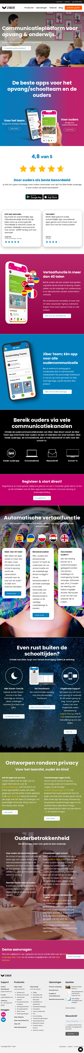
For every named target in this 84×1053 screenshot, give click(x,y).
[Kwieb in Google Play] (34, 197)
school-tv (41, 440)
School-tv (73, 460)
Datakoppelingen (22, 1014)
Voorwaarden (78, 1047)
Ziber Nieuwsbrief (20, 1027)
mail (62, 717)
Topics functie (56, 900)
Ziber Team (17, 957)
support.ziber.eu (67, 714)
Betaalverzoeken (38, 1023)
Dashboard (20, 992)
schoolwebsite (32, 437)
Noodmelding (37, 1016)
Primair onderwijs (55, 987)
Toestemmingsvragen (40, 1018)
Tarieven (53, 7)
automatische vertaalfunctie (56, 922)
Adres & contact (38, 1030)
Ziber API (17, 1024)
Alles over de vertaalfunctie (55, 316)
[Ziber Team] (3, 1019)
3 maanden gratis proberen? (15, 48)
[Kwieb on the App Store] (50, 197)
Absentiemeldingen (39, 1007)
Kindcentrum (53, 990)
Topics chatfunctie (39, 1011)
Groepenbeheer (22, 1009)
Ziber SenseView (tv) (21, 1020)
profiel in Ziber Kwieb (57, 859)
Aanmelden (71, 1034)
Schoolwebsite (32, 460)
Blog (61, 7)
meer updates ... (70, 1008)
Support (67, 2)
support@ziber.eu (7, 997)
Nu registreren (40, 498)
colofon (70, 1047)
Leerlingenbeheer (23, 1007)
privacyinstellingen (10, 787)
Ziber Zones (21, 1011)
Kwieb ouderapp (11, 460)
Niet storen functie (23, 995)
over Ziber (62, 1047)
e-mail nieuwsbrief (53, 437)
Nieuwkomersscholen (56, 999)
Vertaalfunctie (37, 995)
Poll (34, 1014)
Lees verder (14, 128)
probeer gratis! (73, 7)
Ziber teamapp (13, 796)
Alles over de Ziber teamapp (56, 392)
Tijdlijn (35, 992)
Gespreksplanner (38, 1021)
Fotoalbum (36, 1009)
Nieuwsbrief (52, 460)
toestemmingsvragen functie (57, 790)
